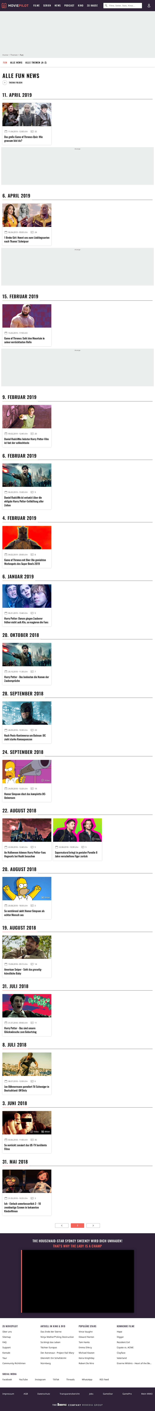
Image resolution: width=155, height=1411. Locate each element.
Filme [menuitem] (36, 5)
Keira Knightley (86, 1358)
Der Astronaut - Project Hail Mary (57, 1352)
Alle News (16, 62)
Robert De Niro (86, 1363)
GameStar (108, 1393)
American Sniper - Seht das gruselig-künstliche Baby (23, 971)
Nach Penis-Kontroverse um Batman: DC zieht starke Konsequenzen (25, 737)
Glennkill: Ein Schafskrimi (53, 1358)
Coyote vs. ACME (125, 1347)
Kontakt (6, 1352)
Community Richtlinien (14, 1363)
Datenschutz (43, 1393)
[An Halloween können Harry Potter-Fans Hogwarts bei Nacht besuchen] (26, 830)
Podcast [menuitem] (69, 5)
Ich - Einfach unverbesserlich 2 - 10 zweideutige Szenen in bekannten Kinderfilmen (22, 1207)
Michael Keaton (86, 1352)
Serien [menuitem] (47, 5)
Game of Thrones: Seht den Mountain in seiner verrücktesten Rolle (24, 340)
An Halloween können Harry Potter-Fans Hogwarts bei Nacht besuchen (25, 854)
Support (6, 1347)
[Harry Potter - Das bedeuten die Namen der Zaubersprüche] (26, 654)
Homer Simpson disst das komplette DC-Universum (25, 796)
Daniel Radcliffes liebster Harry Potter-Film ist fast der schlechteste (26, 441)
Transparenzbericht (70, 1393)
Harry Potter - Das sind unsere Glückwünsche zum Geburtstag (20, 1030)
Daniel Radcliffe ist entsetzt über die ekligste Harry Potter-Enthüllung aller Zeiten (24, 501)
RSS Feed (104, 1379)
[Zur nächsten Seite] (93, 1225)
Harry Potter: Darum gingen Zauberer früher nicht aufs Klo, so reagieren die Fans (26, 620)
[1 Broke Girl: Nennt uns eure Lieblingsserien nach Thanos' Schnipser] (26, 215)
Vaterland (122, 1358)
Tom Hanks (84, 1342)
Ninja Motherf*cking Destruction (57, 1336)
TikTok (56, 1379)
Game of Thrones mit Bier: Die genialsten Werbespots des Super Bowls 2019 (25, 562)
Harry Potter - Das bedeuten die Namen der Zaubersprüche (26, 679)
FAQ (4, 1342)
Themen (14, 55)
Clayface (121, 1352)
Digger (120, 1336)
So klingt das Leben (50, 1342)
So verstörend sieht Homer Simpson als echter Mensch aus (24, 913)
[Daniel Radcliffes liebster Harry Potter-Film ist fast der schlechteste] (26, 416)
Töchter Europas (49, 1347)
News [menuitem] (58, 5)
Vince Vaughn (86, 1331)
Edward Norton (86, 1336)
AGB (26, 1393)
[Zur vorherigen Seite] (62, 1225)
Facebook (7, 1379)
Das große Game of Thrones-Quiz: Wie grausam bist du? (23, 138)
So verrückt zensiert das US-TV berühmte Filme (25, 1147)
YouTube (23, 1379)
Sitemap (6, 1336)
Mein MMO (147, 1393)
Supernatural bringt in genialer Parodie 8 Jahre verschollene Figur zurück (76, 854)
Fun (5, 62)
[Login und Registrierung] (149, 5)
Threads (70, 1379)
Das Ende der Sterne (51, 1331)
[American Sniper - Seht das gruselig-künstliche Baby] (26, 947)
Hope (119, 1331)
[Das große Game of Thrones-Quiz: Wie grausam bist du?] (26, 114)
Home (5, 55)
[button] (13, 82)
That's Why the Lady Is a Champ (77, 1246)
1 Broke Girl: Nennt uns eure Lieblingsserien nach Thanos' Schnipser (26, 239)
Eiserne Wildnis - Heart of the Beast (135, 1363)
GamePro (127, 1393)
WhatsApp (87, 1379)
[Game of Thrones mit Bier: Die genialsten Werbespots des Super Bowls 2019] (26, 537)
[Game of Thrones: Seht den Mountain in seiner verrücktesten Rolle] (26, 316)
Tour (4, 1358)
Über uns (7, 1331)
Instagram (40, 1379)
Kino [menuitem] (80, 5)
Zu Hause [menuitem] (92, 5)
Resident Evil (123, 1342)
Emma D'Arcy (85, 1347)
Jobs (91, 1393)
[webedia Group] (77, 1405)
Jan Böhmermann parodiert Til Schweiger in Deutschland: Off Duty (26, 1088)
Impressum (8, 1393)
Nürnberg (46, 1363)
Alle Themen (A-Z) (36, 62)
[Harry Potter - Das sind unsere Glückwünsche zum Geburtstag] (26, 1005)
